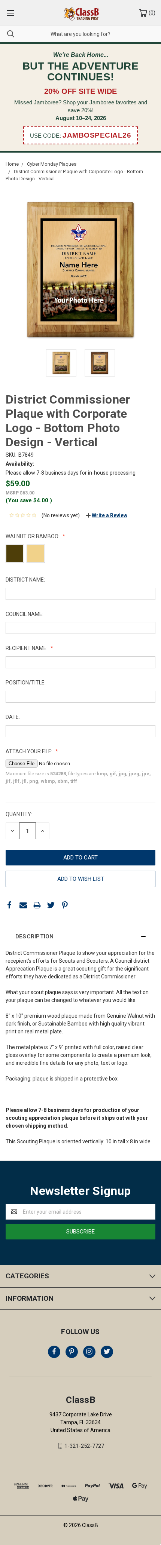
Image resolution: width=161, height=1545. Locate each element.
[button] (80, 936)
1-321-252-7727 (84, 1446)
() (151, 13)
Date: (13, 717)
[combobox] (80, 33)
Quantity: (19, 814)
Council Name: (24, 614)
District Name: (25, 580)
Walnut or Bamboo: (33, 536)
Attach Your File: (30, 751)
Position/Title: (26, 683)
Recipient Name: (27, 648)
